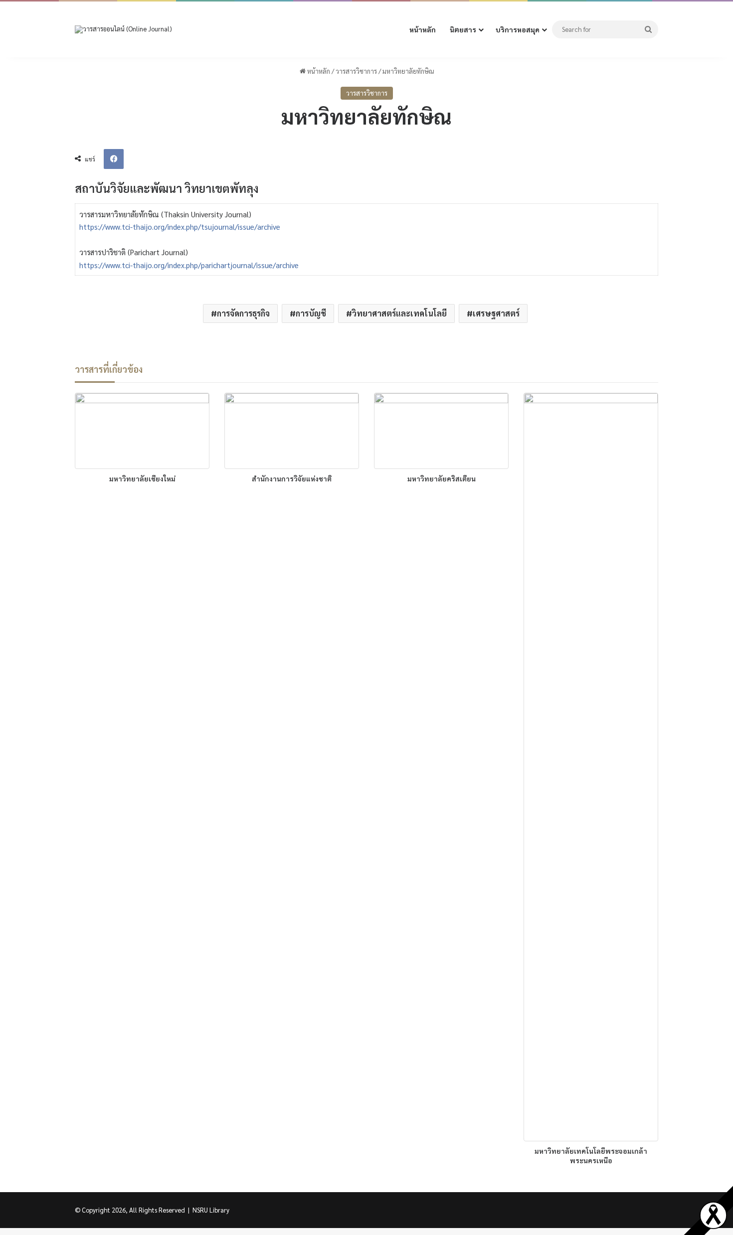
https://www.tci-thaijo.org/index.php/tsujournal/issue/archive (179, 226)
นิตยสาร (463, 29)
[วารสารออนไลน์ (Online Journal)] (123, 29)
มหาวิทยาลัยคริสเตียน (441, 478)
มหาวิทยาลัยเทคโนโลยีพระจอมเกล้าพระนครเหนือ (591, 1155)
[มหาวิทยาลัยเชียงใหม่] (142, 431)
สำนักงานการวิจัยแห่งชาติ (292, 478)
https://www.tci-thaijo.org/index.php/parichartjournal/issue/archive (189, 265)
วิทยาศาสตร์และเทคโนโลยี (399, 313)
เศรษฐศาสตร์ (496, 313)
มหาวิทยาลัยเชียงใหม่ (142, 478)
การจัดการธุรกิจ (243, 313)
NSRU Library (210, 1210)
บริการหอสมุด (518, 29)
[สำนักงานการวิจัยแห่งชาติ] (291, 431)
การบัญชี (311, 313)
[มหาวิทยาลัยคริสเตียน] (441, 431)
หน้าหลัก (422, 29)
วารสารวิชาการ (356, 71)
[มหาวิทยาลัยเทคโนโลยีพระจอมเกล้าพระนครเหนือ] (591, 767)
